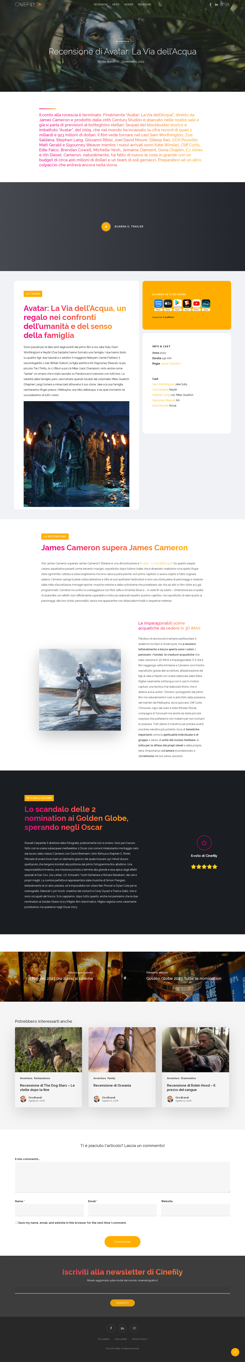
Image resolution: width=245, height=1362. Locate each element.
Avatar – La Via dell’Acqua (156, 563)
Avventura (122, 41)
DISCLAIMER (121, 1339)
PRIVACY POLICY (139, 1339)
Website (167, 1201)
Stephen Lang (161, 395)
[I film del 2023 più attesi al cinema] (61, 977)
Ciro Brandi (108, 61)
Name (20, 1201)
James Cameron (171, 363)
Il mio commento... (27, 1159)
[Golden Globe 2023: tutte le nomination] (183, 977)
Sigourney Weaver (163, 400)
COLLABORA (104, 1339)
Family (111, 1078)
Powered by (157, 317)
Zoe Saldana (160, 389)
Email (92, 1201)
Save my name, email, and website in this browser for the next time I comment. (72, 1222)
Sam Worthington (163, 384)
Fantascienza (42, 1078)
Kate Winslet (160, 405)
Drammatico (188, 1078)
